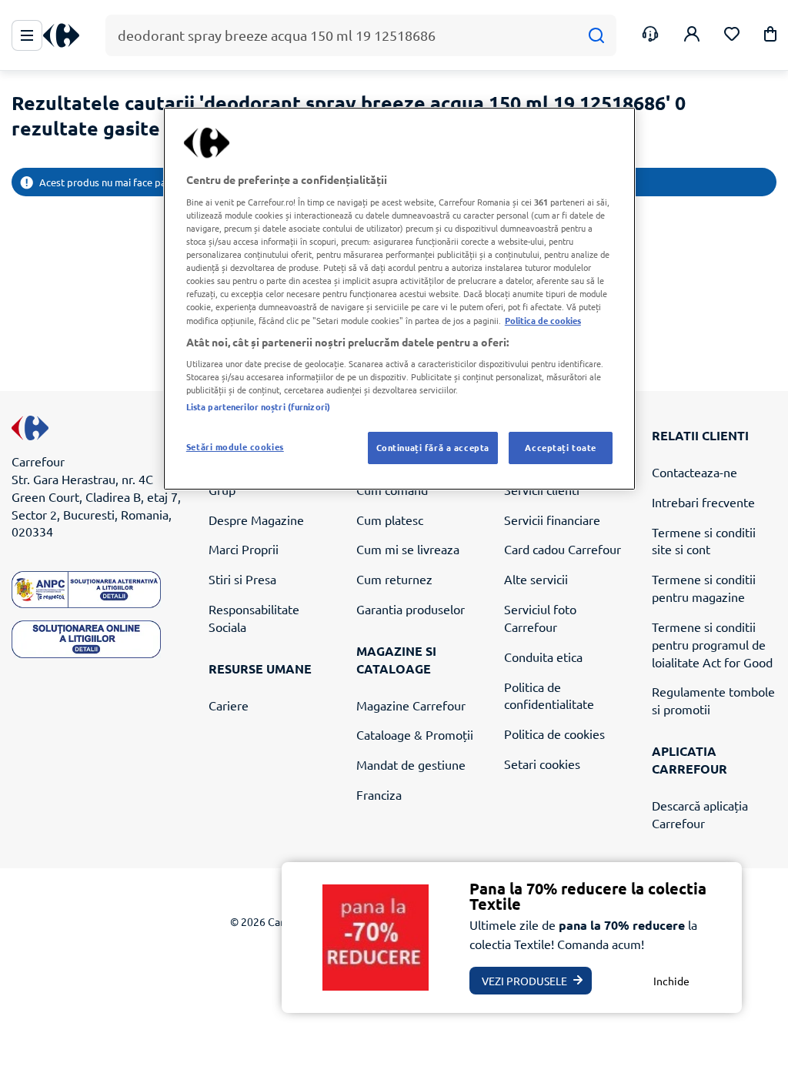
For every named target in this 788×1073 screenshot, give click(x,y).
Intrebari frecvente (703, 502)
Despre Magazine (256, 519)
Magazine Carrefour (411, 705)
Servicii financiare (552, 519)
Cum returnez (394, 579)
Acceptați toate (560, 447)
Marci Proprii (244, 549)
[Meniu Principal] (27, 35)
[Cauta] (596, 36)
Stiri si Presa (242, 579)
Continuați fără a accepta (432, 447)
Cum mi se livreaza (407, 549)
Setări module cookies (235, 446)
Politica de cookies (554, 733)
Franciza (379, 794)
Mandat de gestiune (411, 764)
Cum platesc (389, 519)
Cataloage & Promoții (414, 734)
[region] (399, 298)
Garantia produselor (410, 609)
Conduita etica (543, 656)
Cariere (229, 705)
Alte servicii (536, 579)
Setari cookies (542, 763)
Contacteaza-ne (694, 472)
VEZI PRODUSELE (524, 981)
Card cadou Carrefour (562, 549)
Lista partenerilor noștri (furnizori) (258, 406)
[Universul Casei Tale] (67, 35)
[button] (770, 36)
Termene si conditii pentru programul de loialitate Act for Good (712, 644)
